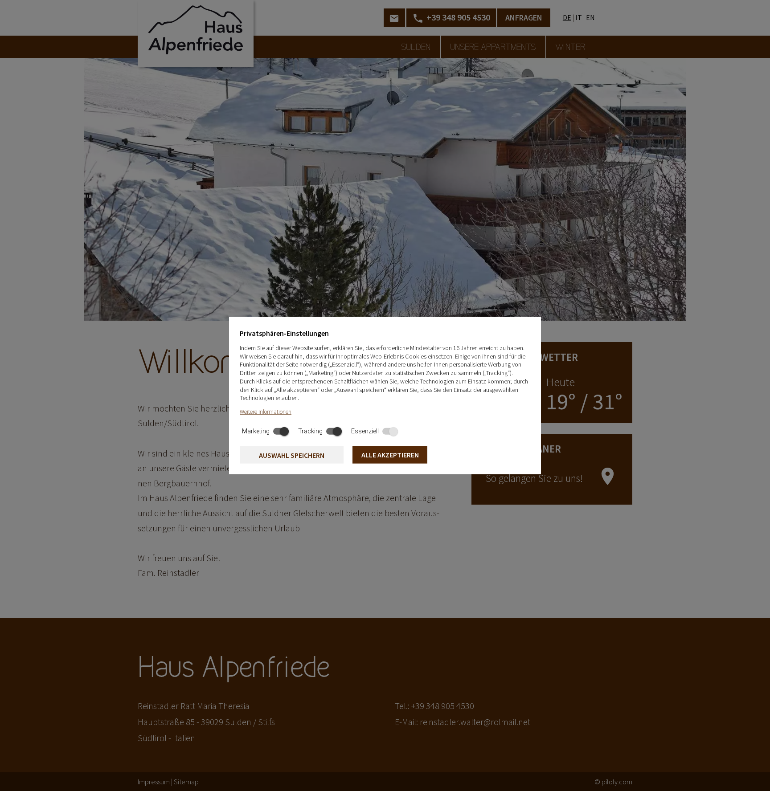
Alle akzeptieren (390, 454)
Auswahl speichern (291, 455)
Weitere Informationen (265, 412)
